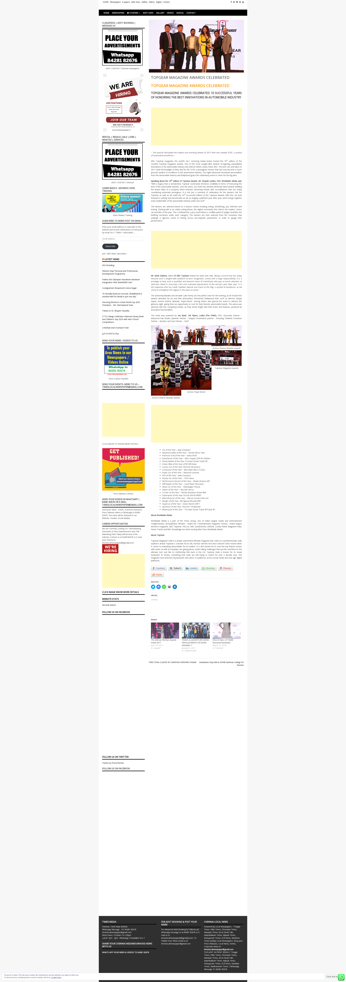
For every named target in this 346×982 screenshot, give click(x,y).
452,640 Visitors (109, 605)
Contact (166, 2)
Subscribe (110, 246)
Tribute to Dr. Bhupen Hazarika (115, 310)
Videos (152, 2)
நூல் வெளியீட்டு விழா (110, 333)
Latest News (112, 259)
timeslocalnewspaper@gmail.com (117, 932)
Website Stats (110, 598)
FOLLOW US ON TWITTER (115, 756)
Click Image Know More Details (120, 592)
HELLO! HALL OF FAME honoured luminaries (223, 641)
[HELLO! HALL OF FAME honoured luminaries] (227, 631)
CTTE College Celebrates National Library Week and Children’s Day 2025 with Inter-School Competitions (123, 319)
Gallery (144, 2)
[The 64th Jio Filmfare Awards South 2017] (165, 631)
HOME (106, 2)
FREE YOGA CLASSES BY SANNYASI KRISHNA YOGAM (172, 662)
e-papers (126, 2)
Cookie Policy (56, 977)
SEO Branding (108, 265)
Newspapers (115, 2)
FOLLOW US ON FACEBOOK (116, 612)
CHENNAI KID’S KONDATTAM (115, 327)
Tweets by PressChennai (113, 763)
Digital (159, 2)
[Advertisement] (196, 126)
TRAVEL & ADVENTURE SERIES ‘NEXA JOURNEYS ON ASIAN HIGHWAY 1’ (195, 643)
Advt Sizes (135, 2)
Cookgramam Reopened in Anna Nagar (119, 288)
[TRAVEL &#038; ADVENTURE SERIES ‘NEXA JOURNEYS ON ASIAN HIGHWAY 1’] (196, 631)
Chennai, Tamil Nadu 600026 (114, 926)
